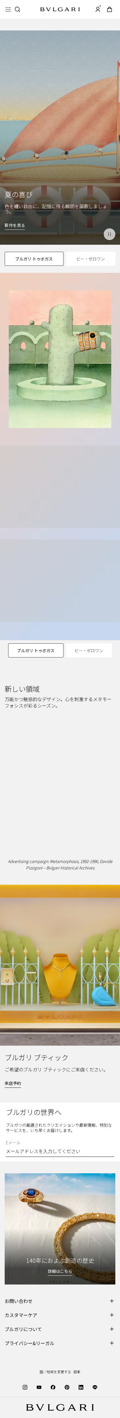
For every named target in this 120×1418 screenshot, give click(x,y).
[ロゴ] (60, 9)
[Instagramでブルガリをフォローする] (25, 1386)
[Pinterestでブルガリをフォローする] (67, 1386)
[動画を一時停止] (109, 234)
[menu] (8, 9)
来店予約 (13, 1083)
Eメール (13, 1142)
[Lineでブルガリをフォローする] (95, 1386)
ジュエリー (19, 791)
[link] (109, 9)
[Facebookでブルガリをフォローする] (53, 1386)
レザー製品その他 (62, 813)
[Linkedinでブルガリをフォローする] (81, 1386)
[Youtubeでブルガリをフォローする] (39, 1386)
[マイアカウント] (98, 9)
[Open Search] (17, 9)
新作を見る (15, 225)
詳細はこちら (60, 1271)
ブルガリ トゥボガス (34, 259)
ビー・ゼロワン (90, 259)
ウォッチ (102, 791)
